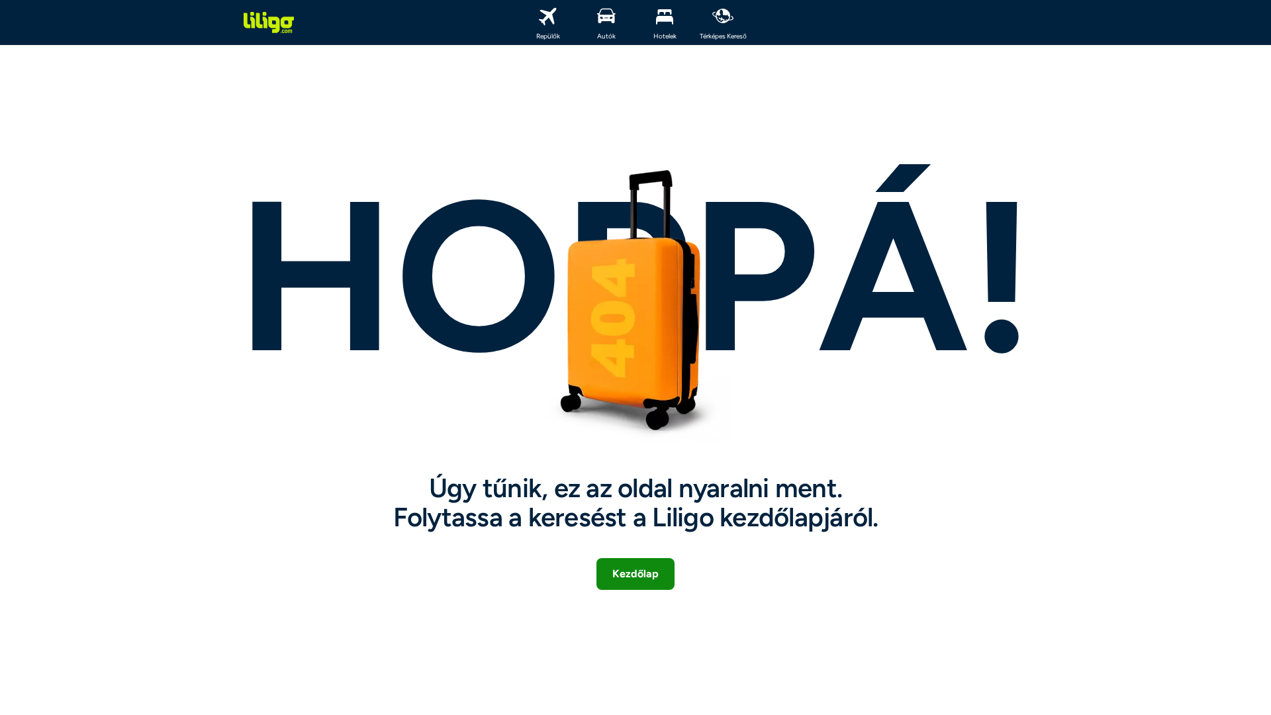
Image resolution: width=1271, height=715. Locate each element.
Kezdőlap (635, 573)
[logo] (269, 22)
